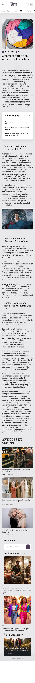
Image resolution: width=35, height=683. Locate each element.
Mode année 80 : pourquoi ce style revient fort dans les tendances (15, 630)
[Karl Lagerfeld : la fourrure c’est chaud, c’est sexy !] (17, 457)
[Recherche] (26, 4)
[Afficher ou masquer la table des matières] (24, 115)
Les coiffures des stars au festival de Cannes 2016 (15, 531)
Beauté (4, 586)
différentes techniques (14, 101)
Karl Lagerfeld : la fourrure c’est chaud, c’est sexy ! (16, 471)
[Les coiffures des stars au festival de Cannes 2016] (17, 518)
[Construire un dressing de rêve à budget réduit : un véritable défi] (17, 487)
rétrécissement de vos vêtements (16, 187)
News (3, 505)
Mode (20, 52)
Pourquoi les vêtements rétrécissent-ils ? (17, 123)
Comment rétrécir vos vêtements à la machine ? (17, 129)
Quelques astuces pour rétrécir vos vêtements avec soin (16, 135)
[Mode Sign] (14, 4)
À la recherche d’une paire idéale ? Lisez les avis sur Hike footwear (17, 649)
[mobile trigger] (3, 4)
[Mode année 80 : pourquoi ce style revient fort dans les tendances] (17, 610)
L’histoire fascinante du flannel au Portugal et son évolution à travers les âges (16, 591)
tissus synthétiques (10, 196)
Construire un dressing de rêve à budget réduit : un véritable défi (16, 501)
